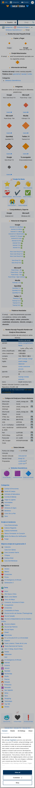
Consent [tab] (4, 731)
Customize (16, 777)
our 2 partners (12, 740)
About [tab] (30, 731)
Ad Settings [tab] (21, 731)
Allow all (17, 772)
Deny (17, 782)
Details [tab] (12, 731)
